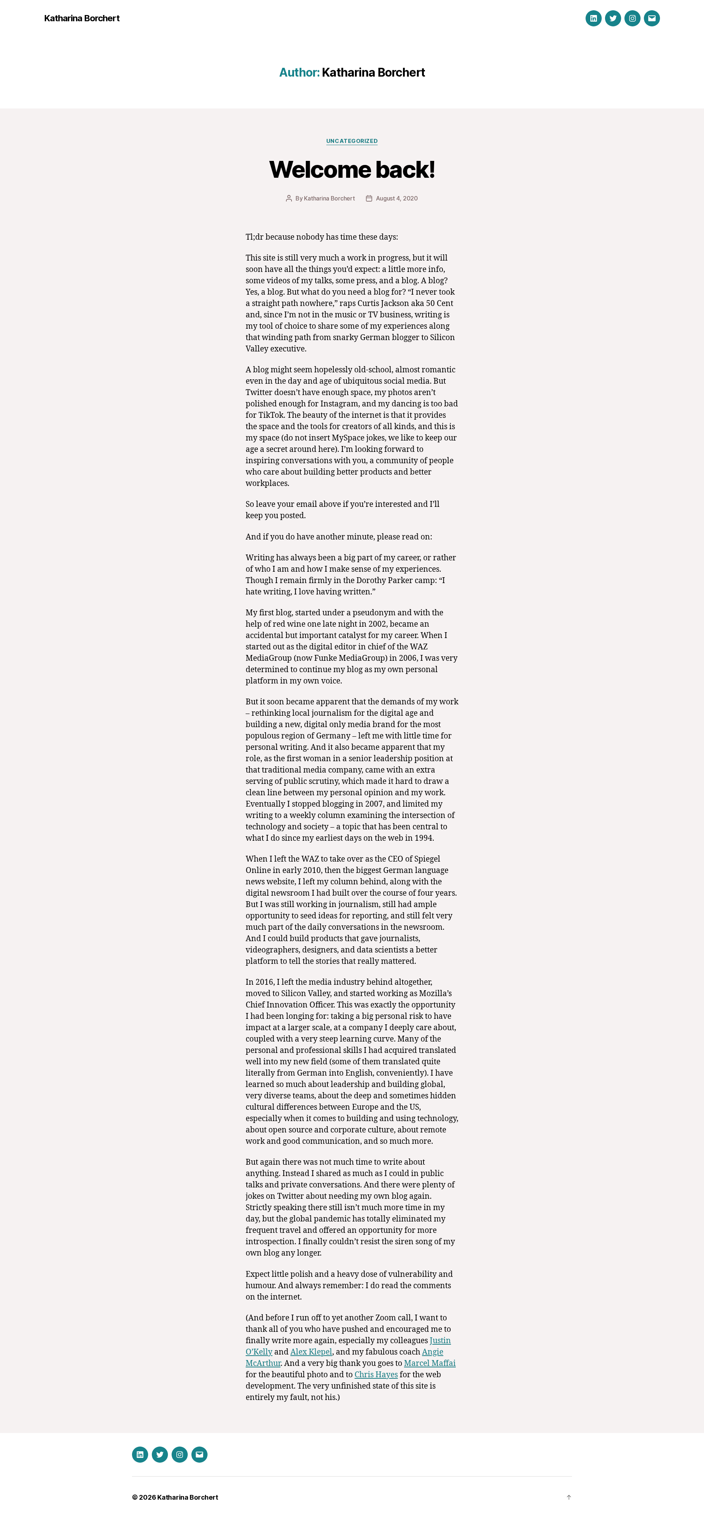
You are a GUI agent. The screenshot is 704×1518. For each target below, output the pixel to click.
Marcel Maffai (430, 1363)
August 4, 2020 (397, 198)
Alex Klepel (311, 1352)
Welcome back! (352, 169)
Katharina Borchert (82, 18)
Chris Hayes (376, 1375)
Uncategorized (352, 141)
